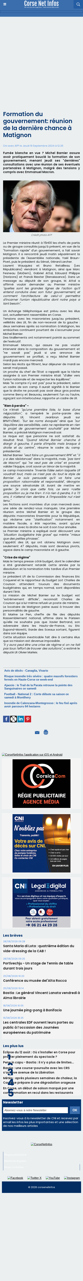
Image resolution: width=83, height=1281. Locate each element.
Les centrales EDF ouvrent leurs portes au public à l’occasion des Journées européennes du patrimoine (38, 1018)
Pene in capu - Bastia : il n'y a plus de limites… (38, 1053)
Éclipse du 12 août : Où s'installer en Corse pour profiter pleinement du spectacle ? (39, 1045)
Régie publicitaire (15, 1146)
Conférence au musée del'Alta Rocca (35, 971)
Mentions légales (15, 1152)
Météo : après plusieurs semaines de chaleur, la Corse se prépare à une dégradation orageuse (40, 1071)
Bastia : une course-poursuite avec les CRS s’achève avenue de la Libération (36, 1061)
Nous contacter (14, 1158)
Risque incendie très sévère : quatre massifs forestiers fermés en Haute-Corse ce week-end (41, 678)
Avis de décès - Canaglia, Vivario (26, 670)
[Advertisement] (41, 60)
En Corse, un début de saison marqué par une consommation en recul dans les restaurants (38, 1081)
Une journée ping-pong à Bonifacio (32, 1001)
